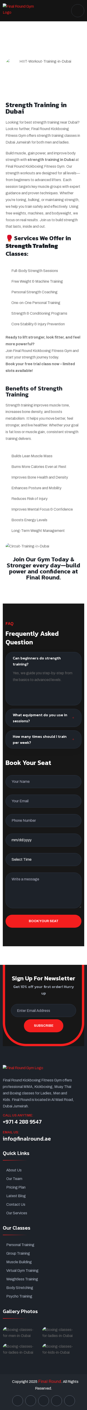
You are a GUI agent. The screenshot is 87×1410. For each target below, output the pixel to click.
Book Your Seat (43, 921)
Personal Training (20, 1245)
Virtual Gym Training (22, 1271)
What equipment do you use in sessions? (40, 718)
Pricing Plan (16, 1187)
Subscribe (43, 1025)
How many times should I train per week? (40, 739)
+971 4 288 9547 (22, 1122)
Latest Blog (16, 1196)
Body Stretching (19, 1288)
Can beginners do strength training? (37, 661)
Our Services (16, 1213)
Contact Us (15, 1204)
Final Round (49, 1381)
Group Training (18, 1253)
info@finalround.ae (27, 1139)
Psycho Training (19, 1296)
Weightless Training (22, 1279)
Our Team (14, 1179)
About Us (14, 1170)
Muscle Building (19, 1262)
